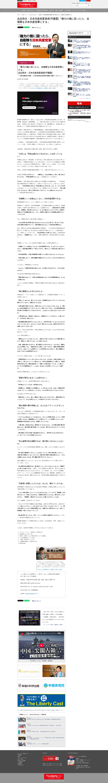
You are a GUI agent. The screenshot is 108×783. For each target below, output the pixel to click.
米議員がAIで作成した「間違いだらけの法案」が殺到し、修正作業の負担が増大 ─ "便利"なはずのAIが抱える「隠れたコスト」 (81, 90)
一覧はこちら (88, 121)
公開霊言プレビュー (59, 710)
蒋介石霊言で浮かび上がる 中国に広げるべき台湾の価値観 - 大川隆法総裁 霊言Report (44, 719)
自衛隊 (21, 710)
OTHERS (34, 0)
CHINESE (30, 0)
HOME (23, 10)
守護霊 (42, 710)
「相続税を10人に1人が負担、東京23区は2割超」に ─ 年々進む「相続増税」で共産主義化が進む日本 (82, 77)
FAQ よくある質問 (21, 760)
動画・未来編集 (59, 10)
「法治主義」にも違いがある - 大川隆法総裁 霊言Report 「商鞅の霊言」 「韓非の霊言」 (44, 725)
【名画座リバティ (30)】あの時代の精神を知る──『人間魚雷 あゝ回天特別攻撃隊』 (81, 41)
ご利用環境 (20, 762)
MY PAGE (73, 3)
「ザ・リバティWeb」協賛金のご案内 (52, 624)
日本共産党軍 (26, 710)
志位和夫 (30, 710)
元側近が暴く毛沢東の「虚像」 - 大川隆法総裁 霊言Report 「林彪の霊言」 (41, 731)
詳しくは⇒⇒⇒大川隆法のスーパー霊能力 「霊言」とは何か (43, 88)
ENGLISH (25, 0)
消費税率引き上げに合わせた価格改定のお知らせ (77, 120)
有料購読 (77, 3)
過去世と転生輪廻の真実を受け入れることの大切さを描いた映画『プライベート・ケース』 (82, 53)
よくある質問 (68, 10)
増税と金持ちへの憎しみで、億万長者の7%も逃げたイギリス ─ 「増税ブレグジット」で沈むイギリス (82, 58)
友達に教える (37, 27)
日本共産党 (53, 710)
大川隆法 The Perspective (42, 10)
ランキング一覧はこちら (86, 98)
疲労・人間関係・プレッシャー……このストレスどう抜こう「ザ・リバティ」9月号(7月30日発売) (82, 95)
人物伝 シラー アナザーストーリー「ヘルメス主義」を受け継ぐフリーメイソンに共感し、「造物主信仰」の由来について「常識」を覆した (82, 65)
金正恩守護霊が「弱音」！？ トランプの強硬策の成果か (38, 743)
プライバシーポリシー (22, 757)
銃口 (34, 710)
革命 (36, 710)
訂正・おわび (20, 759)
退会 (19, 756)
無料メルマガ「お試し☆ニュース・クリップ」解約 (52, 765)
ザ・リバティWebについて (85, 3)
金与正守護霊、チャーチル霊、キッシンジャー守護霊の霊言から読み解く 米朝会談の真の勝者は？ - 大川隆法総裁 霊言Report (45, 738)
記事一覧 (52, 10)
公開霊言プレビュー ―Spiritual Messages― (29, 14)
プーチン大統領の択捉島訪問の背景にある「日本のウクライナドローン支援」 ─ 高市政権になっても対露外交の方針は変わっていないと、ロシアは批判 (82, 47)
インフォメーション (73, 117)
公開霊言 (48, 710)
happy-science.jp (30, 593)
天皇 (45, 710)
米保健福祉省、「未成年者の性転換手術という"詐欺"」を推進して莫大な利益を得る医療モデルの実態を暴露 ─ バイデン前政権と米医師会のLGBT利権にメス (82, 83)
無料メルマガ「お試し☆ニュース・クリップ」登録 (52, 763)
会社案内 (20, 763)
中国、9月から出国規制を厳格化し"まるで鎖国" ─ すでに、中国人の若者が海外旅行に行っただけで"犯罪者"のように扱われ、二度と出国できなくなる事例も (81, 71)
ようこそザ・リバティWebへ (79, 10)
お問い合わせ (20, 764)
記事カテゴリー (30, 10)
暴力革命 (39, 710)
